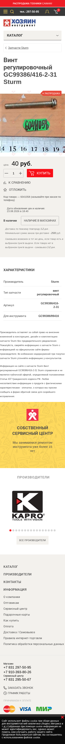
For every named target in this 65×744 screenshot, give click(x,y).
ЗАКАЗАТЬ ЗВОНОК (20, 687)
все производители (32, 540)
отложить (17, 189)
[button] (20, 173)
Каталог (10, 566)
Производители (17, 574)
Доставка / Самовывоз (19, 632)
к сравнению (19, 182)
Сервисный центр (15, 608)
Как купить (11, 620)
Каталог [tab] (15, 35)
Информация (15, 589)
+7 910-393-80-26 (17, 672)
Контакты (12, 582)
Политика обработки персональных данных (33, 644)
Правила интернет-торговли (22, 638)
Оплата (8, 626)
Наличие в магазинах (40, 220)
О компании (11, 596)
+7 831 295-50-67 (17, 679)
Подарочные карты (16, 614)
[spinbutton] (13, 173)
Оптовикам (11, 602)
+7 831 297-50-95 (17, 667)
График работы (19, 693)
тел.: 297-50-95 (29, 11)
